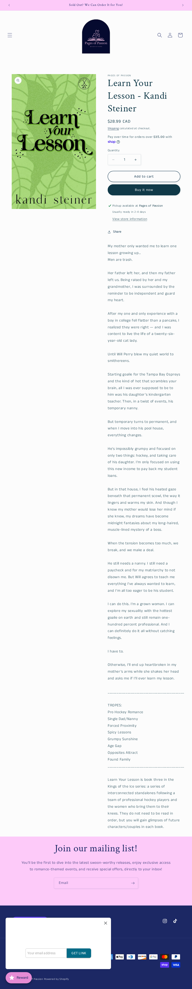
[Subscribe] (133, 883)
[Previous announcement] (9, 5)
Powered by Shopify (56, 979)
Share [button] (117, 231)
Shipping (113, 128)
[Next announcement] (183, 5)
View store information (129, 219)
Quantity (113, 150)
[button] (10, 35)
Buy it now (144, 189)
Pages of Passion (32, 979)
